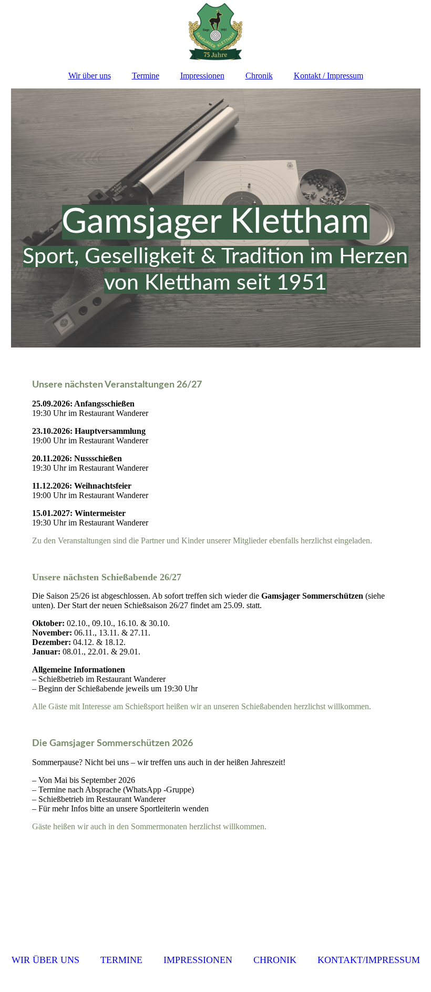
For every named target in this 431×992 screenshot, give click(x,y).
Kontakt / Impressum (328, 75)
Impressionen (202, 75)
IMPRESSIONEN (197, 960)
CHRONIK (274, 960)
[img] (215, 31)
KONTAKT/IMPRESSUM (368, 960)
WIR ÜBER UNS (45, 960)
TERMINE (121, 960)
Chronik (259, 75)
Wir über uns (89, 75)
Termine (145, 75)
